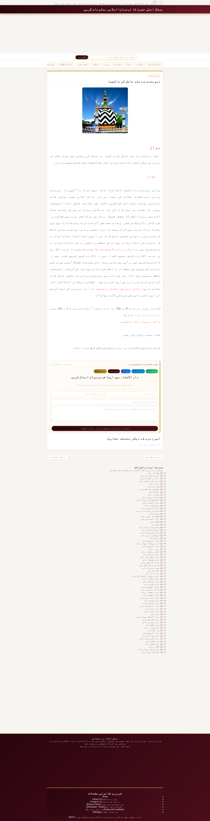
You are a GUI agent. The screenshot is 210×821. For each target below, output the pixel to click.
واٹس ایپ (152, 371)
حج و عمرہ (82, 64)
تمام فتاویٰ (154, 64)
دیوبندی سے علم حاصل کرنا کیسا (134, 81)
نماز (128, 64)
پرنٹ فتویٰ (100, 371)
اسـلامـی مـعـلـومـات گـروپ (107, 817)
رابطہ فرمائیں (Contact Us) (105, 801)
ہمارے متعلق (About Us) (105, 799)
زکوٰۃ (95, 64)
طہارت (117, 64)
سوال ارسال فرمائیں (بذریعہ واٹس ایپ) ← (105, 428)
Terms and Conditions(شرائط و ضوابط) (105, 809)
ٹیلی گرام (138, 371)
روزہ (106, 64)
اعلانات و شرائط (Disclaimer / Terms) (105, 807)
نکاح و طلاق (66, 64)
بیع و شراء (49, 64)
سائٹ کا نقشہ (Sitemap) (105, 812)
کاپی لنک (114, 371)
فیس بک (126, 371)
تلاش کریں (82, 57)
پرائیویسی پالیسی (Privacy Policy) (105, 804)
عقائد (140, 64)
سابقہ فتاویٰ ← (57, 457)
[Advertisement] (124, 34)
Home (105, 796)
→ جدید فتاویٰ (153, 457)
